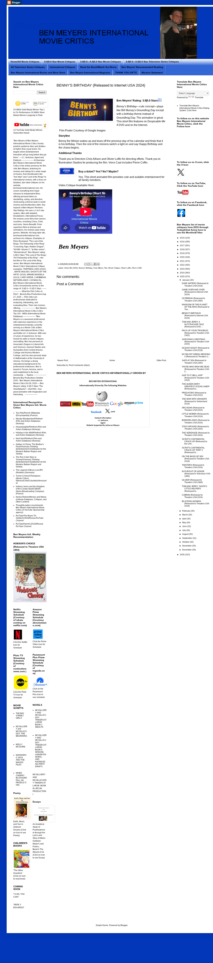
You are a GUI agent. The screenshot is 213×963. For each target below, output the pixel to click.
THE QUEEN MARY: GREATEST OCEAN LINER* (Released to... (196, 386)
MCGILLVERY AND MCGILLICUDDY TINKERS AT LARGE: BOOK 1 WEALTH (41, 718)
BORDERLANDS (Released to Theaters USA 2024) (196, 421)
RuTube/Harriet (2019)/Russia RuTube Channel (29, 525)
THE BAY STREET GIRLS (20, 715)
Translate (199, 97)
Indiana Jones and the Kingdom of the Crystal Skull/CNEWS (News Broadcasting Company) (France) (30, 490)
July (184, 530)
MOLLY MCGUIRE (20, 745)
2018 (182, 249)
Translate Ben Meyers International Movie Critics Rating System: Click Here (194, 108)
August (185, 534)
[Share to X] (92, 264)
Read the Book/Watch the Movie (98, 67)
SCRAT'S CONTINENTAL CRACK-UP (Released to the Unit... (194, 441)
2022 (182, 265)
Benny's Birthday (85, 268)
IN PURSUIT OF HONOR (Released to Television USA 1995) (196, 473)
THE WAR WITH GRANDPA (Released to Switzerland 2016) (194, 401)
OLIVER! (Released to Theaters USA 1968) (192, 481)
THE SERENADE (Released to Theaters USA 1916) (196, 434)
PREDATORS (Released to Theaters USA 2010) (194, 394)
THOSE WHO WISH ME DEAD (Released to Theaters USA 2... (195, 369)
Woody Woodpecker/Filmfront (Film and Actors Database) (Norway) (29, 421)
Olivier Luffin (126, 268)
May (184, 522)
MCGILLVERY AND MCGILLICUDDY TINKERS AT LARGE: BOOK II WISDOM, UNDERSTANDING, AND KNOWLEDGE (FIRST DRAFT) (41, 751)
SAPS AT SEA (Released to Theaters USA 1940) (194, 361)
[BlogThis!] (89, 264)
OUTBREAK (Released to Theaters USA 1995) (193, 299)
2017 (182, 245)
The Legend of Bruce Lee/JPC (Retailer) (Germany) (29, 471)
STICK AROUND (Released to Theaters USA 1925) (195, 427)
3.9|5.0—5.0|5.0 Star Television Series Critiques (152, 61)
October (186, 542)
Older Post (161, 360)
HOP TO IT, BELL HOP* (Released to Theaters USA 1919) (195, 377)
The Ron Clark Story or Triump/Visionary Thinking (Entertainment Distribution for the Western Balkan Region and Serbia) (31, 462)
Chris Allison (98, 268)
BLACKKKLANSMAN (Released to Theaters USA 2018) (195, 503)
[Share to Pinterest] (98, 264)
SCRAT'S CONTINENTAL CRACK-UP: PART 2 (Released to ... (193, 450)
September (187, 538)
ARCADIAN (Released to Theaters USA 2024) (193, 409)
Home (112, 360)
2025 (182, 276)
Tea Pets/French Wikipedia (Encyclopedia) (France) (28, 414)
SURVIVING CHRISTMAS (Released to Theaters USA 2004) (195, 341)
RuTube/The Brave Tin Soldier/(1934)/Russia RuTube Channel (29, 518)
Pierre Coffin (137, 268)
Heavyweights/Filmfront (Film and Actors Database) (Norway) (31, 428)
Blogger (123, 925)
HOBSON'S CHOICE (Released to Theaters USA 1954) (28, 546)
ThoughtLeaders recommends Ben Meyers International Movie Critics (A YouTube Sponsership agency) (30, 509)
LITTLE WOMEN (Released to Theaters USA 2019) (195, 415)
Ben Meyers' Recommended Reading (142, 67)
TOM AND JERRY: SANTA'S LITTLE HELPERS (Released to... (194, 488)
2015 (182, 238)
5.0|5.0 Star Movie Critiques (59, 61)
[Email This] (85, 264)
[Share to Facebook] (95, 264)
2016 (182, 242)
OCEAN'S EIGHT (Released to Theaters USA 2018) (195, 349)
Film (105, 268)
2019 (182, 253)
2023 (182, 269)
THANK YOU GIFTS (126, 72)
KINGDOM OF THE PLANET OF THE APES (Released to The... (195, 307)
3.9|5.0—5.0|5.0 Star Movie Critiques (100, 61)
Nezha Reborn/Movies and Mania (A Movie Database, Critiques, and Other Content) (31, 499)
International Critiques (62, 67)
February (186, 511)
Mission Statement (152, 72)
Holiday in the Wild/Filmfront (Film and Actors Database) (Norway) (31, 434)
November (187, 546)
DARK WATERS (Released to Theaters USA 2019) (195, 284)
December (187, 550)
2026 (182, 554)
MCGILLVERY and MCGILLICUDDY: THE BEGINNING (21, 731)
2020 (182, 257)
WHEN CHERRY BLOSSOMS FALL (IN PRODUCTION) (21, 779)
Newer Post (62, 360)
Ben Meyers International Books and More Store (38, 72)
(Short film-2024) (71, 268)
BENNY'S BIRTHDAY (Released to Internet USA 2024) (195, 315)
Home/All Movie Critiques (25, 61)
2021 (182, 261)
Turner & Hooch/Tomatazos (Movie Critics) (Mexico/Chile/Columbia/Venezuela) (31, 479)
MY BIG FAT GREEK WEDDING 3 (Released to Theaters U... (196, 355)
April (184, 519)
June (184, 526)
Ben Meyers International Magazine (90, 72)
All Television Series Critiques (28, 67)
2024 (182, 273)
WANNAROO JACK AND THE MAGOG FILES (21, 760)
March (185, 515)
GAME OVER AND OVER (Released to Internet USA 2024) (195, 292)
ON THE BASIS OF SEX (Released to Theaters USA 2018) (195, 458)
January (186, 280)
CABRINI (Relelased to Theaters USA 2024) (192, 496)
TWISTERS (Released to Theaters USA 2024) (193, 466)
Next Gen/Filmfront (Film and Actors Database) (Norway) (29, 439)
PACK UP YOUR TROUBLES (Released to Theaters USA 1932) (195, 333)
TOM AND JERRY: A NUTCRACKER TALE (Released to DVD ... (193, 324)
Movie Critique (114, 268)
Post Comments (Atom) (79, 365)
